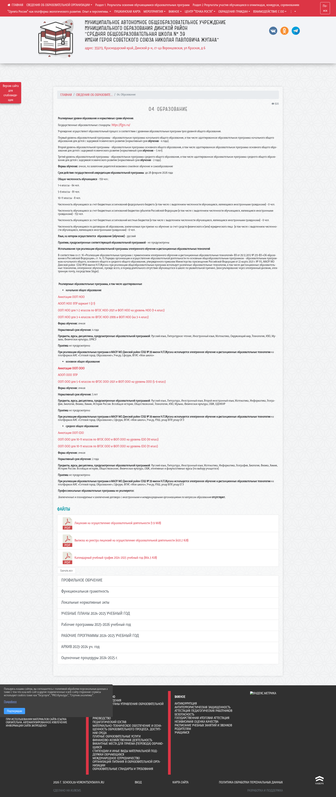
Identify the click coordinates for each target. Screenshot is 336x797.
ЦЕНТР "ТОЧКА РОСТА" (199, 11)
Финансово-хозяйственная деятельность (122, 740)
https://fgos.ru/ (121, 125)
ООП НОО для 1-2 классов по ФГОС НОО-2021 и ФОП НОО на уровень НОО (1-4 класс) (111, 310)
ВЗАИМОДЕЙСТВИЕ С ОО (268, 11)
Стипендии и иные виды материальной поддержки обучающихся (125, 753)
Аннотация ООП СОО (71, 433)
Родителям (183, 729)
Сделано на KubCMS (67, 790)
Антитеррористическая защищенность (202, 707)
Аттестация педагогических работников (203, 711)
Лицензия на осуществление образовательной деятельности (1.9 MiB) (117, 523)
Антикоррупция (186, 703)
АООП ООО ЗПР (68, 375)
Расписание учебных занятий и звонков (203, 725)
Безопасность (184, 714)
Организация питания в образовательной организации (127, 763)
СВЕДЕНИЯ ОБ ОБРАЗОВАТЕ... (94, 95)
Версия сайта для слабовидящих (11, 93)
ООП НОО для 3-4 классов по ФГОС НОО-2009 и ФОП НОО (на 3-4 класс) (103, 317)
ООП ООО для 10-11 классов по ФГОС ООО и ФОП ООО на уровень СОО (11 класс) (108, 446)
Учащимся (182, 732)
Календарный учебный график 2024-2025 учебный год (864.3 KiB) (115, 557)
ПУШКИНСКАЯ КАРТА (127, 11)
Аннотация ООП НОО (71, 297)
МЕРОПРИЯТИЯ (153, 11)
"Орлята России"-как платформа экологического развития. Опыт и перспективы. (58, 11)
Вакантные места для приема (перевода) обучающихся (128, 745)
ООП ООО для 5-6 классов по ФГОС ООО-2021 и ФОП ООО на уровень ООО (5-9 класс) (112, 381)
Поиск (325, 8)
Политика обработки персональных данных (251, 782)
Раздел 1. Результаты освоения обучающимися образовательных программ (142, 5)
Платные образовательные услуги (117, 736)
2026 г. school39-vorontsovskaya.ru (78, 782)
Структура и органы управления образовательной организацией (128, 706)
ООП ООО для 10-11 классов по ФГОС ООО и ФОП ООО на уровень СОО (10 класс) (108, 439)
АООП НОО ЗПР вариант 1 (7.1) (76, 303)
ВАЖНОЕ (174, 11)
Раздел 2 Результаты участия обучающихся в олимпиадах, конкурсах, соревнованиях (246, 5)
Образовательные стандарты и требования (123, 769)
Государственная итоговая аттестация (202, 718)
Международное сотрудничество (116, 758)
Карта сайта (180, 782)
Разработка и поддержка (265, 790)
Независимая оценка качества (196, 721)
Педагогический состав (109, 722)
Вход (138, 782)
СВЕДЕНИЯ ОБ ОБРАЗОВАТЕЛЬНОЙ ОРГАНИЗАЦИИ (58, 5)
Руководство (102, 718)
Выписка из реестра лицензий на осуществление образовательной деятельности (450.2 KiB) (131, 540)
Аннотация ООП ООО (71, 368)
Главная (66, 95)
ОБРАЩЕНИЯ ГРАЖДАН (233, 11)
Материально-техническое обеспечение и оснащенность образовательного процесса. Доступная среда (127, 729)
